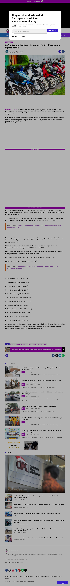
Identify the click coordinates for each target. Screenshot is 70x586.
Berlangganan (52, 30)
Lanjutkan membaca (18, 36)
